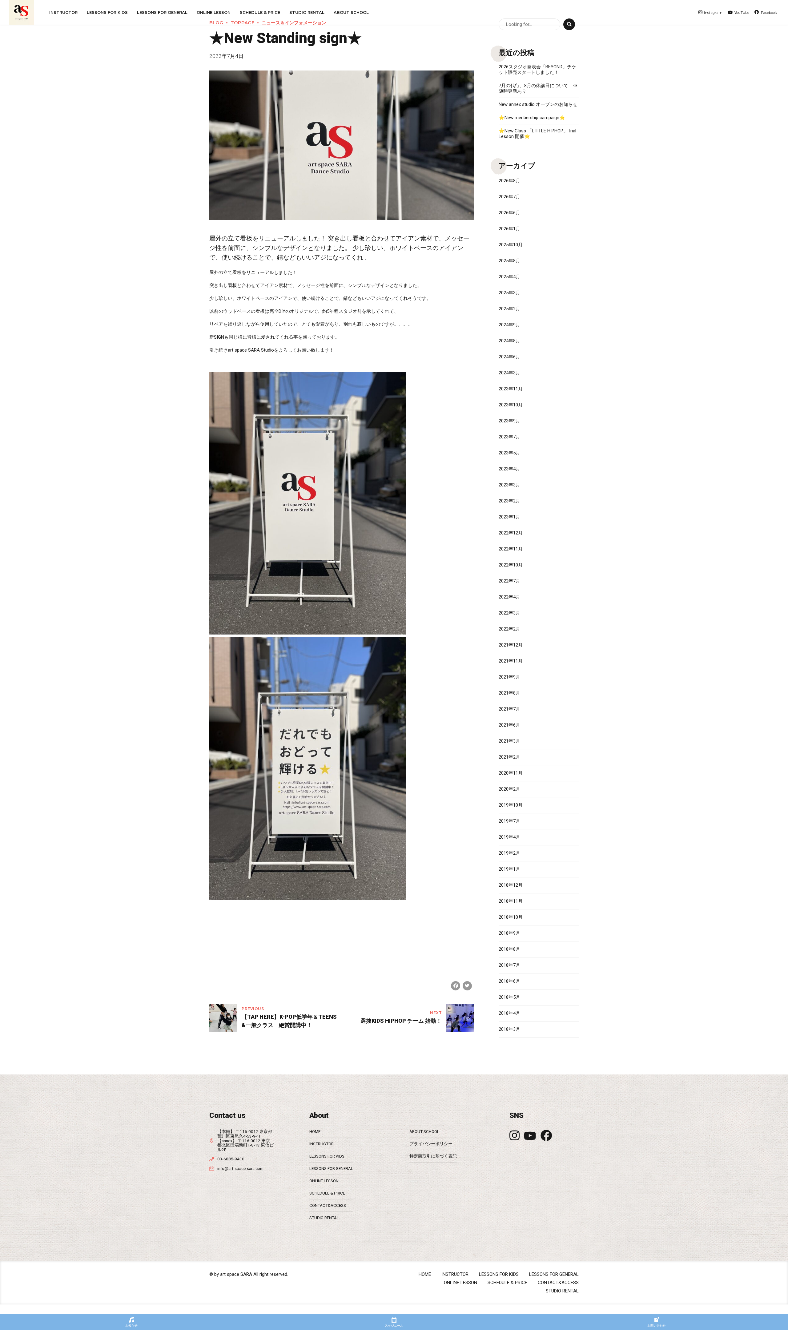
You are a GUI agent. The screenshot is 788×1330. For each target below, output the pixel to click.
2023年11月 (511, 389)
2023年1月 (509, 517)
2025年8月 (509, 261)
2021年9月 (509, 677)
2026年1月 (509, 229)
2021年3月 (509, 741)
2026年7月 (509, 197)
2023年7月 (509, 437)
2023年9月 (509, 421)
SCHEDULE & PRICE (260, 12)
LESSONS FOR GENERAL (331, 1168)
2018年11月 (511, 901)
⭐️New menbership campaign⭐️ (532, 117)
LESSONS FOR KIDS (326, 1156)
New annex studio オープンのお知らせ (538, 104)
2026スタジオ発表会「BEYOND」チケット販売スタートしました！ (537, 69)
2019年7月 (509, 821)
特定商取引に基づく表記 (433, 1156)
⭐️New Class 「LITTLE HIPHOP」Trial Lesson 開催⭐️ (537, 133)
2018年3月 (509, 1029)
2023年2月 (509, 501)
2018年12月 (511, 885)
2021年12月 (511, 645)
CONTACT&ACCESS (327, 1205)
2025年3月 (509, 293)
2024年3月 (509, 373)
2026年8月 (509, 180)
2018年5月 (509, 997)
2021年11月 (511, 661)
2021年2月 (509, 757)
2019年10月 (511, 805)
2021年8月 (509, 693)
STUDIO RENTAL (306, 12)
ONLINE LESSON (214, 12)
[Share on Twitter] (467, 985)
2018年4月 (509, 1013)
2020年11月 (511, 773)
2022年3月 (509, 613)
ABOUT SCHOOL (351, 12)
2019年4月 (509, 837)
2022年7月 (509, 581)
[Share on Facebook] (455, 985)
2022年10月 (511, 565)
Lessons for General (162, 12)
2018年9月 (509, 933)
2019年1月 (509, 869)
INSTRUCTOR (63, 12)
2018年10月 (511, 917)
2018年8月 (509, 949)
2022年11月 (511, 549)
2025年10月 (511, 245)
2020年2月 (509, 789)
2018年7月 (509, 965)
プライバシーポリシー (430, 1143)
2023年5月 (509, 453)
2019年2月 (509, 853)
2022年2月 (509, 629)
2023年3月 (509, 485)
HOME (314, 1131)
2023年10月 (511, 405)
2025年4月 (509, 277)
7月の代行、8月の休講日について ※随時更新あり (538, 88)
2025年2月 (509, 309)
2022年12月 (511, 533)
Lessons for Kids (107, 12)
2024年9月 (509, 325)
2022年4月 (509, 597)
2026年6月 (509, 213)
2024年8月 (509, 341)
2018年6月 (509, 981)
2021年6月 (509, 725)
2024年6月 (509, 357)
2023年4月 (509, 469)
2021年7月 (509, 709)
